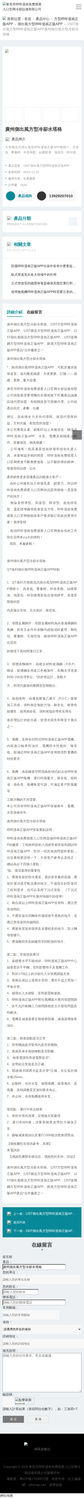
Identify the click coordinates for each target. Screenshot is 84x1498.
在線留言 (34, 312)
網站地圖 (6, 1495)
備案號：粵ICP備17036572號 (27, 1479)
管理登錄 (55, 1485)
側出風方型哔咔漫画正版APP (40, 24)
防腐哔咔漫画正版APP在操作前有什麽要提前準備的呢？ (44, 266)
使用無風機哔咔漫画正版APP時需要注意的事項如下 (44, 292)
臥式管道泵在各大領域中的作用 (33, 274)
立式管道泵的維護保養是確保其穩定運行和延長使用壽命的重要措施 (44, 283)
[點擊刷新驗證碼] (24, 1400)
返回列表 (19, 1222)
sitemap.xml (37, 1485)
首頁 (27, 19)
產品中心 (43, 19)
